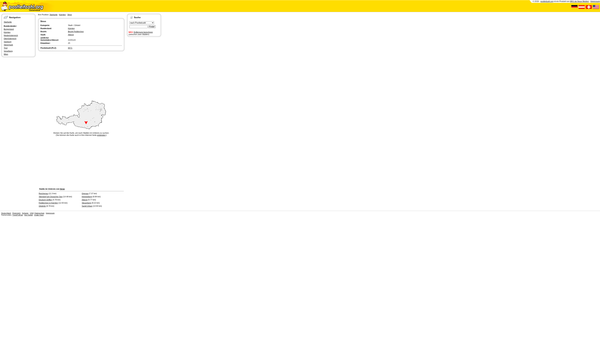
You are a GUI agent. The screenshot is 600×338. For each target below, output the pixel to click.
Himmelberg (87, 197)
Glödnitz (42, 206)
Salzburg (7, 42)
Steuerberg (86, 203)
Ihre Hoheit (28, 215)
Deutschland (6, 213)
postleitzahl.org (546, 1)
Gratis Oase (39, 215)
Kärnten (7, 32)
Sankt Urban (87, 206)
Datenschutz (39, 213)
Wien (6, 54)
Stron (69, 15)
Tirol (6, 48)
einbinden (101, 135)
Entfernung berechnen (143, 32)
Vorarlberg (8, 51)
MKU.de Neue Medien (579, 1)
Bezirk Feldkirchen (76, 32)
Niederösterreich (11, 35)
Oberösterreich (10, 39)
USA (31, 213)
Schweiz (25, 213)
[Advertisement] (81, 75)
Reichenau (43, 193)
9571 (70, 48)
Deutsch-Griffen (45, 200)
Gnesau (85, 193)
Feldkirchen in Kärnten (48, 203)
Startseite (8, 22)
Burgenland (9, 29)
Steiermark (8, 45)
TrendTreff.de (17, 215)
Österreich (16, 213)
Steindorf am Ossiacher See (50, 197)
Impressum (595, 1)
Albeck (71, 35)
